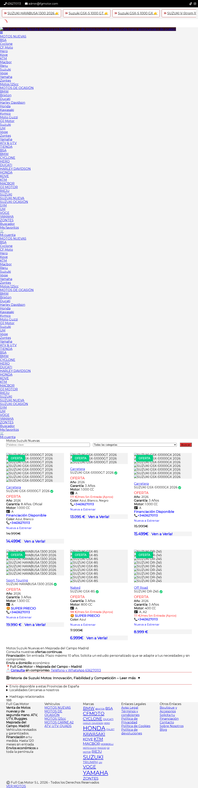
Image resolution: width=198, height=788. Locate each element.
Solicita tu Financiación (169, 716)
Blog (163, 730)
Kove (4, 55)
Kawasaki (7, 110)
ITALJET (110, 729)
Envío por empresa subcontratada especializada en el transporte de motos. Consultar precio (83, 686)
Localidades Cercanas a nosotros (34, 690)
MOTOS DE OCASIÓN (17, 88)
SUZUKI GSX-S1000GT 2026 (28, 491)
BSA (3, 40)
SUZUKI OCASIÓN (14, 202)
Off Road (141, 588)
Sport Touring (17, 580)
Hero (4, 51)
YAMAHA (7, 216)
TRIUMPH (90, 762)
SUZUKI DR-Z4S (146, 591)
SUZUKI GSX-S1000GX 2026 (155, 487)
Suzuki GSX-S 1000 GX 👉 (138, 13)
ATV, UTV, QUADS (58, 726)
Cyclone (6, 44)
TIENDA (6, 147)
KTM (3, 58)
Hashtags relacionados (26, 696)
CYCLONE (7, 158)
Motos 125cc (9, 84)
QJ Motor (7, 121)
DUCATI (6, 165)
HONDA (6, 172)
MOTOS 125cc (55, 718)
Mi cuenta (7, 235)
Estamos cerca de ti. (89, 690)
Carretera (13, 487)
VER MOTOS (16, 786)
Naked (75, 588)
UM (2, 128)
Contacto (167, 722)
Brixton (5, 95)
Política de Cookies (135, 726)
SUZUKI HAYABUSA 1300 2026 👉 (33, 13)
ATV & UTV (8, 143)
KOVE (4, 176)
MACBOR (7, 183)
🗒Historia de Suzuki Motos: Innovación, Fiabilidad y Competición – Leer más (71, 678)
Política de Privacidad (129, 720)
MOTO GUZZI (90, 748)
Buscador (7, 224)
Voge (4, 73)
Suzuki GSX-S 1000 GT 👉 (88, 13)
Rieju (4, 66)
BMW (4, 91)
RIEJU (4, 191)
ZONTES (7, 220)
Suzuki (5, 69)
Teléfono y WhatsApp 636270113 (76, 670)
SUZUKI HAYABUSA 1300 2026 (29, 584)
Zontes (5, 80)
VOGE (4, 213)
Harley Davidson (12, 102)
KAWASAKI (94, 734)
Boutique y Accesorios (168, 709)
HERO (5, 161)
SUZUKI (6, 194)
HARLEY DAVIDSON (15, 169)
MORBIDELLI (107, 744)
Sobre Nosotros (171, 726)
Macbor (6, 62)
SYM (3, 205)
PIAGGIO (101, 748)
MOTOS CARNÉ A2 (59, 722)
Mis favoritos (9, 227)
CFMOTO (93, 713)
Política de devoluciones (131, 731)
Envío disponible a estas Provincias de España (44, 686)
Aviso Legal (129, 707)
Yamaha (6, 77)
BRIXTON (100, 709)
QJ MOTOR (9, 187)
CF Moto (6, 47)
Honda (5, 106)
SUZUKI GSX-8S (82, 591)
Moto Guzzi (9, 117)
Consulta (18, 670)
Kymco (5, 113)
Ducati (5, 99)
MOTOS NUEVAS (13, 36)
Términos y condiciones (130, 713)
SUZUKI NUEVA (12, 198)
